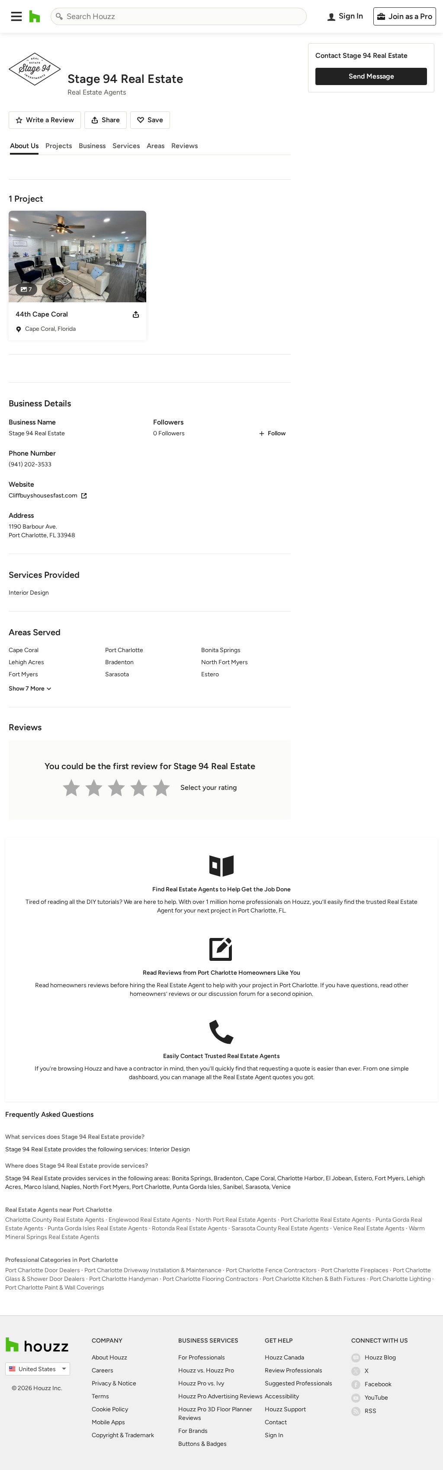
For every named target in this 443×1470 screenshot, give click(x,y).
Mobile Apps (108, 1422)
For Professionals (201, 1357)
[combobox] (179, 16)
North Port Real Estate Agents (236, 1219)
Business (92, 146)
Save (155, 120)
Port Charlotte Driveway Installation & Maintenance (153, 1270)
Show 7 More (27, 688)
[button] (16, 16)
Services (126, 146)
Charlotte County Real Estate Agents (54, 1219)
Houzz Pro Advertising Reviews (220, 1396)
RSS (370, 1411)
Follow (277, 433)
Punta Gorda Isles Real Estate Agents (98, 1228)
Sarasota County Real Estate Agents (280, 1228)
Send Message (371, 76)
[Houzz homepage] (35, 16)
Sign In (274, 1435)
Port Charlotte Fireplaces (354, 1270)
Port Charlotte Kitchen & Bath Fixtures (314, 1279)
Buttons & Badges (202, 1444)
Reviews (184, 146)
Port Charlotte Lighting (400, 1279)
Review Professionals (293, 1370)
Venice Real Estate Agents (368, 1228)
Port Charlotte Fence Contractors (271, 1270)
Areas (155, 146)
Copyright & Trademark (123, 1435)
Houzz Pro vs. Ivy (201, 1383)
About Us (24, 146)
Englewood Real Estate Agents (150, 1219)
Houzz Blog (380, 1357)
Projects (58, 146)
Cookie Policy (110, 1409)
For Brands (193, 1431)
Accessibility (282, 1396)
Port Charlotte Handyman (123, 1279)
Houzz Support (285, 1409)
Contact (276, 1422)
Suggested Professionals (298, 1383)
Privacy (101, 1383)
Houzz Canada (284, 1357)
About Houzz (109, 1357)
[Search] (59, 16)
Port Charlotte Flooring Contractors (210, 1279)
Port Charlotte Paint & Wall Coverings (54, 1287)
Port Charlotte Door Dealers (42, 1270)
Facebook (378, 1384)
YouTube (376, 1397)
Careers (102, 1370)
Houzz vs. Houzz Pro (206, 1370)
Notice (127, 1383)
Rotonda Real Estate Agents (189, 1228)
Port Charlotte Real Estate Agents (326, 1219)
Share (111, 120)
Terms (100, 1396)
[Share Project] (135, 314)
